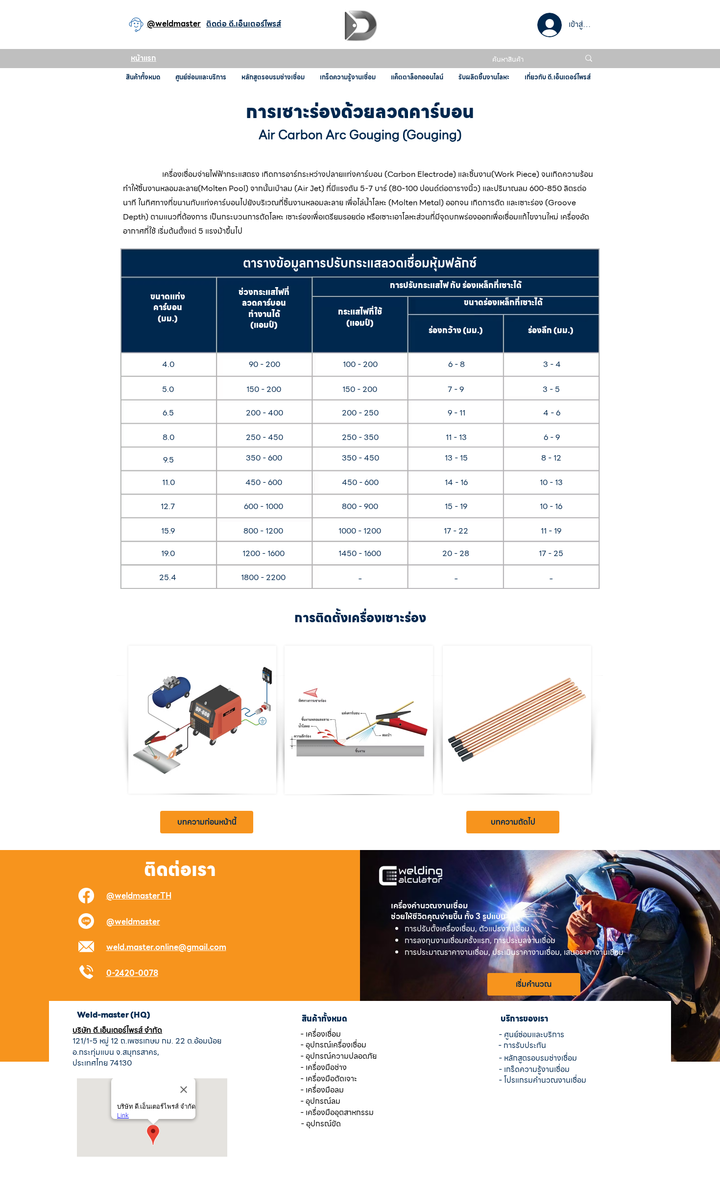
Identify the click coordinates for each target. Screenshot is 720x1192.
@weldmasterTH (138, 896)
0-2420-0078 (132, 973)
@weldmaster (133, 922)
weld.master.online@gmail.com (166, 947)
